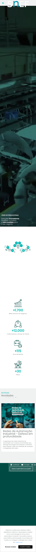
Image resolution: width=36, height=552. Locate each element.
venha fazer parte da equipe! (21, 469)
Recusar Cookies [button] (10, 547)
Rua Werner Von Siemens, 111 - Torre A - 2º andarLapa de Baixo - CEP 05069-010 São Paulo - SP (15, 521)
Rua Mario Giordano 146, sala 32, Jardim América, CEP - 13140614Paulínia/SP (11, 507)
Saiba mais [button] (19, 542)
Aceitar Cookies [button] (25, 547)
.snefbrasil (16, 465)
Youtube (26, 465)
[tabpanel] (18, 116)
